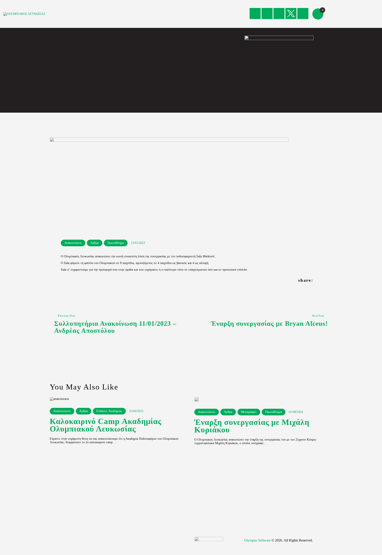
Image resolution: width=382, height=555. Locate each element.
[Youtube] (279, 13)
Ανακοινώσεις (73, 243)
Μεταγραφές (249, 412)
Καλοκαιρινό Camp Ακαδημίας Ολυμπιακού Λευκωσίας (105, 425)
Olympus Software (257, 540)
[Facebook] (255, 13)
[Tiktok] (302, 13)
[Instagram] (267, 13)
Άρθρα (94, 243)
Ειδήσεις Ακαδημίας (109, 411)
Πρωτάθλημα (115, 243)
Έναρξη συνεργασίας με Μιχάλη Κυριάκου (251, 426)
